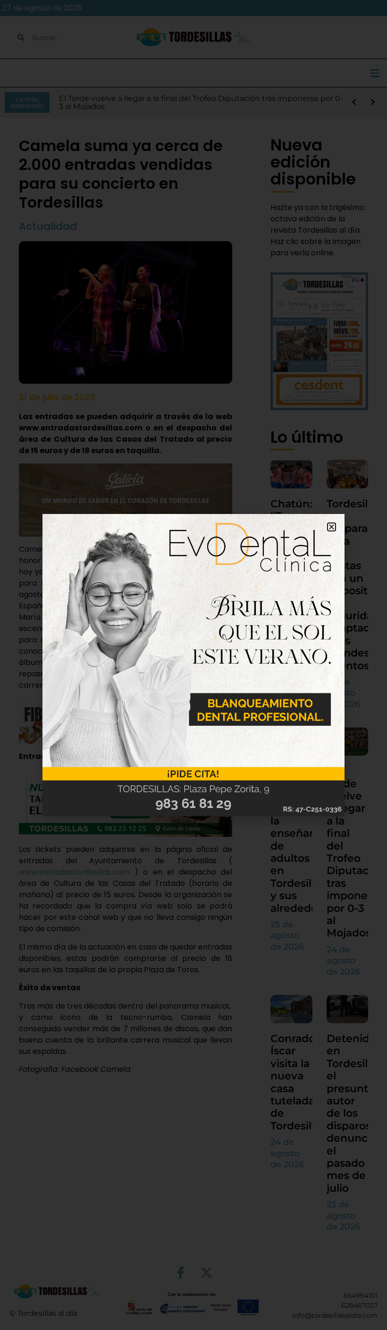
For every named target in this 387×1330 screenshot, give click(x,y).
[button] (331, 526)
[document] (193, 665)
